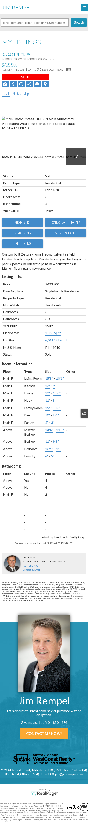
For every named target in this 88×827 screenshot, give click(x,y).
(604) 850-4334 (31, 565)
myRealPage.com (44, 793)
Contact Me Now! (44, 733)
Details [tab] (6, 93)
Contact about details (65, 222)
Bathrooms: (11, 466)
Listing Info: (12, 276)
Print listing (22, 243)
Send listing (22, 233)
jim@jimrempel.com (69, 774)
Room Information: (18, 364)
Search (79, 22)
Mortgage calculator (65, 233)
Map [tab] (26, 93)
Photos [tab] (16, 93)
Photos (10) (22, 222)
